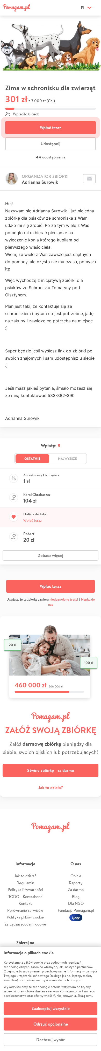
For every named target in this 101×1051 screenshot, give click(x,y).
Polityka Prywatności (25, 889)
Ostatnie (32, 458)
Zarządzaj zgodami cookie (25, 924)
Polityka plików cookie (25, 917)
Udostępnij (50, 144)
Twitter (26, 839)
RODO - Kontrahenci (25, 896)
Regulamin (25, 882)
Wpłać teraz (50, 127)
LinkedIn (58, 839)
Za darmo (76, 889)
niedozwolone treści (63, 599)
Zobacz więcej (50, 555)
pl (83, 8)
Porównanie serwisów (25, 910)
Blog (76, 896)
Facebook (10, 839)
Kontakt (25, 903)
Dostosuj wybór (50, 1039)
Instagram (42, 839)
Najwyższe (67, 458)
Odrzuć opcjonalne (50, 1024)
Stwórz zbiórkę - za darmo (50, 770)
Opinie (75, 875)
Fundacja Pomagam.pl (76, 910)
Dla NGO (76, 903)
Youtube (91, 839)
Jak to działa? (50, 787)
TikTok (75, 839)
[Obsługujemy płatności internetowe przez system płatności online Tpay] (75, 917)
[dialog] (50, 999)
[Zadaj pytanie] (89, 178)
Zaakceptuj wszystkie (51, 1008)
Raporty (76, 882)
